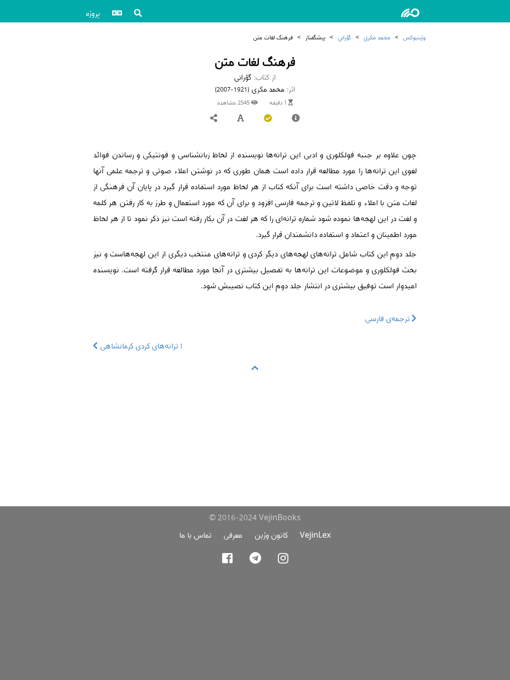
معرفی (233, 535)
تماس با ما (195, 535)
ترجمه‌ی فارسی (388, 318)
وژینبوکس (414, 37)
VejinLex (315, 535)
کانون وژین (271, 535)
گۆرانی (344, 37)
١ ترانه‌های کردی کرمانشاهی (140, 346)
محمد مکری (377, 37)
